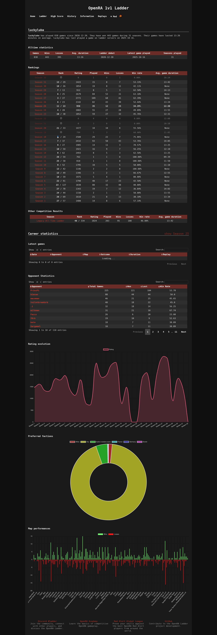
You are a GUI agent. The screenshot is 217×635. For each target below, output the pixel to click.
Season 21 (40, 123)
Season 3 (40, 193)
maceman (35, 298)
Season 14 (40, 153)
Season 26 (40, 102)
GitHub (168, 621)
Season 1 (40, 201)
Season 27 (40, 98)
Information (87, 16)
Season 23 (40, 114)
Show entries (40, 250)
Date (34, 254)
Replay (167, 254)
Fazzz (34, 314)
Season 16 (40, 145)
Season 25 (40, 106)
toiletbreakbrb (39, 302)
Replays (102, 16)
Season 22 (40, 118)
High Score (57, 16)
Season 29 (40, 90)
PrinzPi (35, 290)
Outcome (105, 254)
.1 (32, 306)
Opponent (57, 254)
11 (176, 332)
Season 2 (40, 197)
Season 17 (40, 141)
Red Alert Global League (128, 621)
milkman (35, 310)
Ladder (43, 16)
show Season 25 (176, 233)
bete (33, 322)
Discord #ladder (47, 621)
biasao (34, 294)
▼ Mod (114, 16)
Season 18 (40, 137)
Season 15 (40, 149)
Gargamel (36, 326)
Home (32, 16)
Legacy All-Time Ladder (50, 221)
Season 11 (40, 161)
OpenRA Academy (89, 621)
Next (183, 332)
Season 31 (40, 82)
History (71, 16)
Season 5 (40, 185)
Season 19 (40, 132)
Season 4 (40, 189)
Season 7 (40, 177)
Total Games (96, 286)
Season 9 (40, 169)
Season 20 (40, 128)
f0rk (33, 318)
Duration (135, 254)
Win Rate (165, 286)
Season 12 (40, 157)
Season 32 (40, 77)
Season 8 (40, 173)
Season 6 (40, 181)
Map (86, 254)
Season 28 (40, 94)
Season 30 (40, 86)
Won (129, 286)
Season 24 (40, 110)
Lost (144, 286)
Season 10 (40, 165)
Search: (160, 249)
